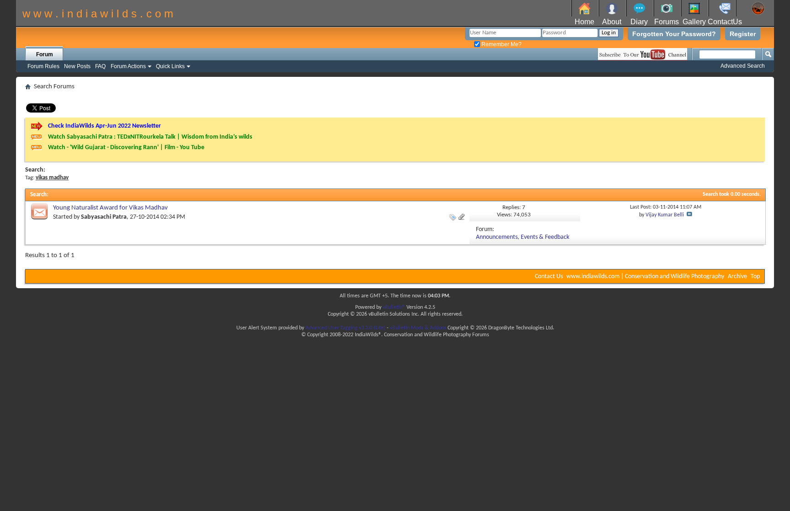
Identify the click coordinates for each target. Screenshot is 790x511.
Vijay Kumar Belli (665, 215)
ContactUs (725, 22)
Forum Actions (128, 66)
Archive (737, 276)
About (611, 22)
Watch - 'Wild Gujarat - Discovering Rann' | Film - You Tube (126, 147)
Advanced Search (743, 66)
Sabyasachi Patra (104, 217)
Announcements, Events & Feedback (522, 237)
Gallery (694, 22)
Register (743, 34)
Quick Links (170, 66)
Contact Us (549, 276)
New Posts (77, 66)
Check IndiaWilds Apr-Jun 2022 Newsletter (104, 126)
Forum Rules (43, 66)
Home (584, 22)
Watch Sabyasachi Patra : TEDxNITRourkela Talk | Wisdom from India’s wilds (150, 137)
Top (755, 276)
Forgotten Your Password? (674, 34)
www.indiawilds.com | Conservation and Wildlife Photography (645, 276)
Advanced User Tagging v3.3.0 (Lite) (345, 328)
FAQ (100, 66)
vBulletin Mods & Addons (418, 328)
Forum (44, 54)
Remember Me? (501, 44)
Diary (639, 22)
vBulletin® (394, 307)
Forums (666, 22)
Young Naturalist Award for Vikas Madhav (110, 207)
